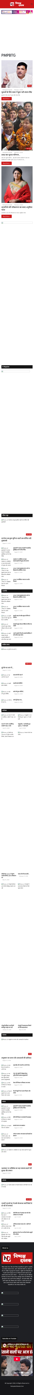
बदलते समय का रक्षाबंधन (19, 1125)
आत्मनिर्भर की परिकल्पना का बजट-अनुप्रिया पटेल (16, 209)
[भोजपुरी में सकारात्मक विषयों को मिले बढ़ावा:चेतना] (25, 953)
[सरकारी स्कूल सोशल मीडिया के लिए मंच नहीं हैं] (6, 627)
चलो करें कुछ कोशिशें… (18, 692)
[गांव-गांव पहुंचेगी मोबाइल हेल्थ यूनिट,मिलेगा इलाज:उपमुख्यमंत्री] (6, 1077)
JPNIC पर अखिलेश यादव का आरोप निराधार (21, 581)
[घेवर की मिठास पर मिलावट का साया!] (6, 1085)
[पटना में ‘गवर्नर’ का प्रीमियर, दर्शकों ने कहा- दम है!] (8, 718)
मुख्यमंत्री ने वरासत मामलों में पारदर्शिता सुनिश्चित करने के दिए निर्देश (22, 549)
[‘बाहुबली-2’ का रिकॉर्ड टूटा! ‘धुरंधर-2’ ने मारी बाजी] (25, 718)
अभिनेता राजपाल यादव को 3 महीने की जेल (22, 1225)
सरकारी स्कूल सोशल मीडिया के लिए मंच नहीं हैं (22, 625)
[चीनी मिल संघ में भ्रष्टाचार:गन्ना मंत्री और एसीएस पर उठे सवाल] (6, 1217)
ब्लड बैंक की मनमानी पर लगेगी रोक (21, 1065)
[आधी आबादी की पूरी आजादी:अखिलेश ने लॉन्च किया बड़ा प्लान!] (6, 636)
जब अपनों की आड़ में (17, 675)
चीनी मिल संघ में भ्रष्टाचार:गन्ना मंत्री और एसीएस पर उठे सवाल (21, 1214)
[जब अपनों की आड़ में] (6, 677)
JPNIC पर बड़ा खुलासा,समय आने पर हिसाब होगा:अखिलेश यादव (21, 569)
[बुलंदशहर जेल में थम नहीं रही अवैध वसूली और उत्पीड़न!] (6, 1235)
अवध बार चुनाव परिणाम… (10, 154)
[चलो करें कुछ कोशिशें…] (6, 694)
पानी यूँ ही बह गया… (17, 700)
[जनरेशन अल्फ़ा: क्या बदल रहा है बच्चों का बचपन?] (6, 1137)
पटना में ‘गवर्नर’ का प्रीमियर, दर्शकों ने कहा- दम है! (7, 725)
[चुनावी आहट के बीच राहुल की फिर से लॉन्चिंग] (6, 618)
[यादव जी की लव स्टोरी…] (25, 802)
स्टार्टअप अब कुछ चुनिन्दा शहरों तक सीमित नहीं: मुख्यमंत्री (16, 539)
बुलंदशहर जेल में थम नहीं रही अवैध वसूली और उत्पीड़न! (22, 1233)
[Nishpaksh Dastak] (17, 4)
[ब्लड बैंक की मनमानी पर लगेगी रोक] (6, 1067)
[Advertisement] (17, 34)
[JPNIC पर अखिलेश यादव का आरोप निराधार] (6, 583)
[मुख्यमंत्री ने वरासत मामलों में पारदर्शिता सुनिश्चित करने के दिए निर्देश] (6, 552)
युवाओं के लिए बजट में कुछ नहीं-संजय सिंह (16, 92)
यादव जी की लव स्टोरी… (23, 874)
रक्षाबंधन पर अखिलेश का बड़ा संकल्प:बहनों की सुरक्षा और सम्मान (21, 560)
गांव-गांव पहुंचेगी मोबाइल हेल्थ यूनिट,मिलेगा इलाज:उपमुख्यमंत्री (20, 1074)
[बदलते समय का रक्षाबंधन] (6, 1128)
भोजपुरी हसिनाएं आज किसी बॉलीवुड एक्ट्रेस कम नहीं (7, 1027)
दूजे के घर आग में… (7, 667)
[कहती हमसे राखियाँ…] (6, 685)
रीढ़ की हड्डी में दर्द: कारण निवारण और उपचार (21, 1092)
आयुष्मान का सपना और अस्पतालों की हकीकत (16, 1058)
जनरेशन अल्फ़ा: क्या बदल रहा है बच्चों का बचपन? (22, 1135)
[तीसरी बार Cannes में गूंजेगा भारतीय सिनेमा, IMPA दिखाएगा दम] (8, 802)
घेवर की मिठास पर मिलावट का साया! (21, 1083)
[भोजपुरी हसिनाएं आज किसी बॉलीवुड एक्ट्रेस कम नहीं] (8, 953)
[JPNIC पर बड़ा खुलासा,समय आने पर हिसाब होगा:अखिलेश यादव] (6, 572)
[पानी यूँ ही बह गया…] (6, 702)
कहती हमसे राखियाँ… (18, 683)
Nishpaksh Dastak (7, 89)
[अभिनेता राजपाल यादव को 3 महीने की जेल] (6, 1226)
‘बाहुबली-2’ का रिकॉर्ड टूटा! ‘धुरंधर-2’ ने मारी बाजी (24, 725)
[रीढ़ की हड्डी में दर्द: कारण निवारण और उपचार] (6, 1093)
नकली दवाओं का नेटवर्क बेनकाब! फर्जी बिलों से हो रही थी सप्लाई (16, 1204)
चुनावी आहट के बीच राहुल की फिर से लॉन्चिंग (21, 617)
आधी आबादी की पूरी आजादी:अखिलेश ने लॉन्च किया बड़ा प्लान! (22, 634)
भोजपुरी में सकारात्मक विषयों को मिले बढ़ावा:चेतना (24, 1027)
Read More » (6, 98)
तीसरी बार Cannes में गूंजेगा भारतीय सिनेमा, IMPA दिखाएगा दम (8, 876)
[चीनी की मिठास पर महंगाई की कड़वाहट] (6, 1119)
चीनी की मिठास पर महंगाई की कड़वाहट (22, 1117)
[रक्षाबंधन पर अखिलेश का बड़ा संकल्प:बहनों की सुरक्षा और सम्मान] (6, 562)
